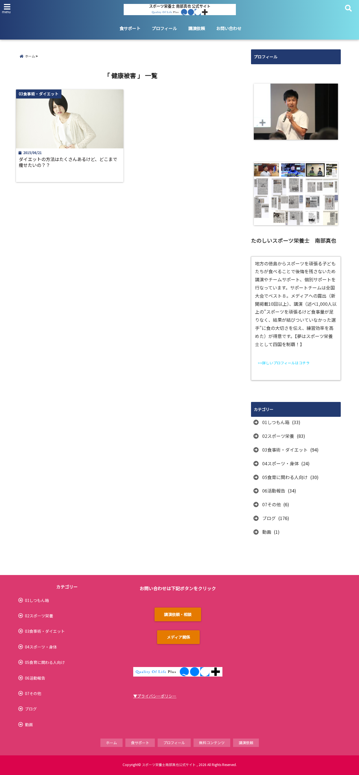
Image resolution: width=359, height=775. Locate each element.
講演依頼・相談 (178, 614)
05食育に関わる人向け (285, 477)
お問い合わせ (228, 28)
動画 (266, 531)
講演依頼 (196, 28)
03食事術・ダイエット (285, 449)
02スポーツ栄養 (278, 436)
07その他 (271, 504)
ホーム (111, 742)
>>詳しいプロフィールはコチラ (284, 362)
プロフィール (164, 28)
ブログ (269, 518)
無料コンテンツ (212, 742)
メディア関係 (178, 637)
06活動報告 (273, 490)
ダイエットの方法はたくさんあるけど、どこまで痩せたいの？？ (68, 162)
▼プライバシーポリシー (154, 696)
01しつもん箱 (275, 422)
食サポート (130, 28)
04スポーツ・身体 (280, 463)
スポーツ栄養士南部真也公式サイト (169, 764)
